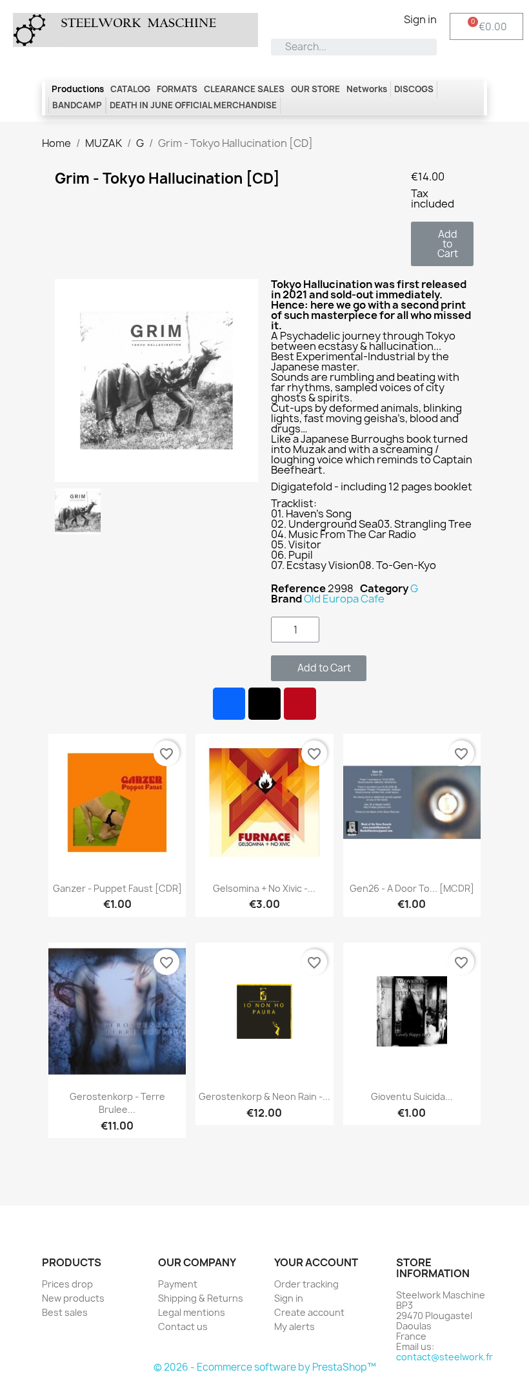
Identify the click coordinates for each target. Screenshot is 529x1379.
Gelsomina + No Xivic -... (264, 888)
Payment (177, 1284)
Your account (316, 1262)
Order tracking (306, 1284)
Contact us (183, 1326)
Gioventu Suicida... (412, 1096)
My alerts (294, 1326)
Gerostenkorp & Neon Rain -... (264, 1096)
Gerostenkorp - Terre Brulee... (117, 1102)
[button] (442, 244)
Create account (309, 1312)
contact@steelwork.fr (444, 1357)
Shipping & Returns (200, 1298)
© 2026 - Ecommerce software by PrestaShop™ (265, 1367)
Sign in (288, 1298)
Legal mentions (191, 1312)
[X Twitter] (264, 704)
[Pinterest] (300, 704)
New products (73, 1298)
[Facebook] (229, 704)
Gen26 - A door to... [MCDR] (412, 888)
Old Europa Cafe (344, 599)
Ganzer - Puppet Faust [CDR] (117, 888)
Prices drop (67, 1284)
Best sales (65, 1312)
